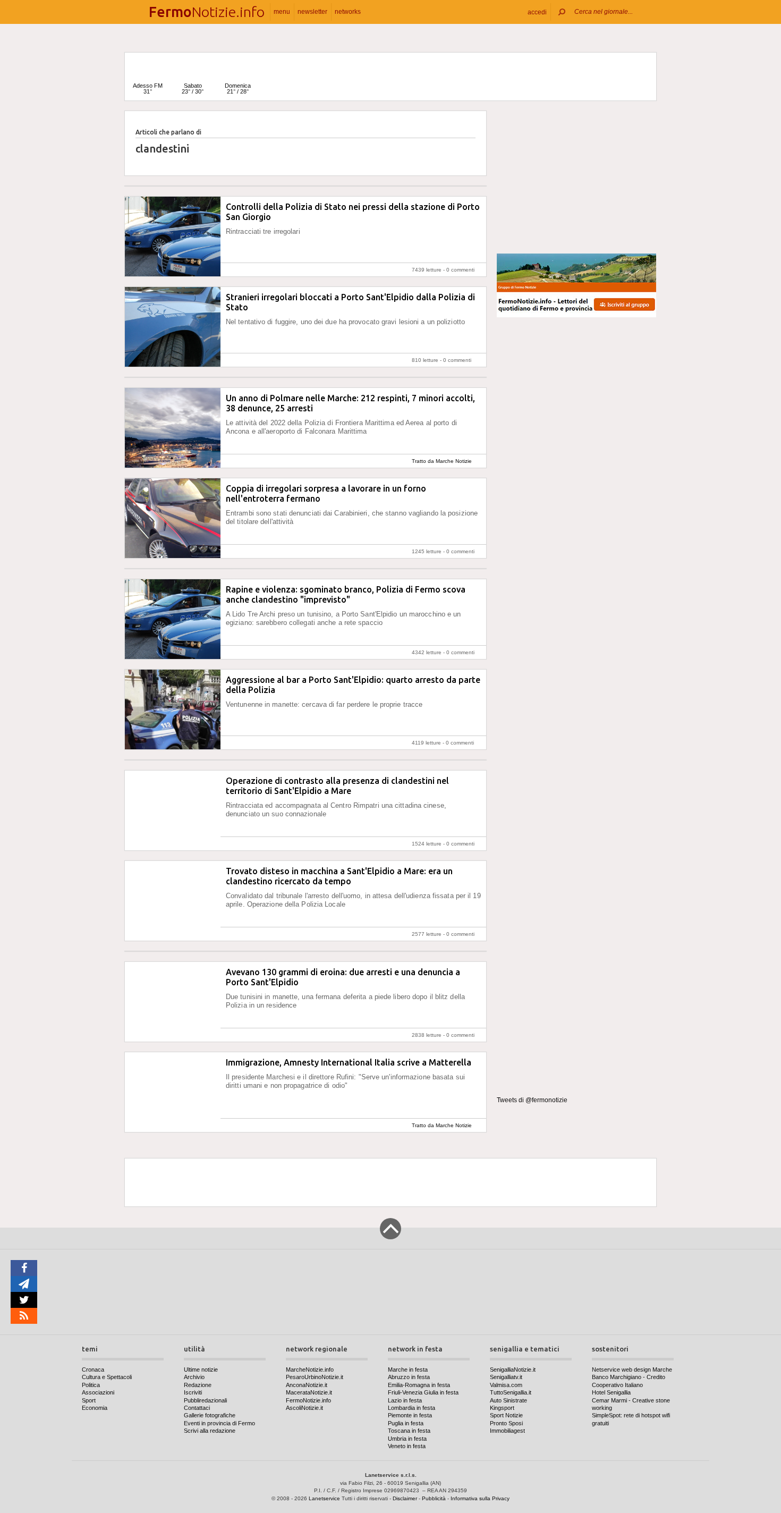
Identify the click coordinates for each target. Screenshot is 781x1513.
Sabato (192, 88)
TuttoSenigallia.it (510, 1392)
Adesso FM (148, 88)
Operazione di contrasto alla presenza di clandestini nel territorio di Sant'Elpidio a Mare (337, 786)
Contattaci (197, 1408)
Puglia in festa (405, 1423)
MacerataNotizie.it (309, 1392)
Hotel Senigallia (611, 1392)
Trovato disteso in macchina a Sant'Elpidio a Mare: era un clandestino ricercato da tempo (339, 876)
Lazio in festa (405, 1400)
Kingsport (502, 1408)
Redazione (197, 1385)
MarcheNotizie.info (310, 1369)
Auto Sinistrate (508, 1400)
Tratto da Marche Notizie (442, 461)
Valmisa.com (506, 1385)
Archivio (194, 1377)
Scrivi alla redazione (209, 1430)
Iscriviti (193, 1392)
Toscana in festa (409, 1430)
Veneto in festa (407, 1446)
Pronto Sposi (506, 1423)
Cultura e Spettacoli (107, 1377)
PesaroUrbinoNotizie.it (314, 1377)
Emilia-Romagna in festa (419, 1385)
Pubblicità (434, 1498)
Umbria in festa (407, 1438)
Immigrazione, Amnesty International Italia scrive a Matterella (348, 1062)
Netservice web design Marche (632, 1369)
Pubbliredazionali (205, 1400)
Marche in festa (408, 1369)
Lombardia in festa (411, 1408)
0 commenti (460, 270)
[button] (537, 12)
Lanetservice (324, 1498)
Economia (94, 1408)
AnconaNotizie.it (306, 1385)
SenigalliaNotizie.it (513, 1369)
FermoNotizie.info (308, 1400)
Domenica (238, 88)
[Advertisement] (576, 177)
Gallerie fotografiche (209, 1415)
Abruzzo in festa (409, 1377)
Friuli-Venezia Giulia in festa (423, 1392)
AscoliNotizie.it (304, 1408)
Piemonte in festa (410, 1415)
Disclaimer (405, 1498)
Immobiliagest (507, 1430)
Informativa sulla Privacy (480, 1498)
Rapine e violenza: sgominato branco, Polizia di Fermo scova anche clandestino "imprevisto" (345, 594)
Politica (91, 1385)
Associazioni (98, 1392)
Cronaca (93, 1369)
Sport (89, 1400)
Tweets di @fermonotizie (532, 1100)
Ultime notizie (201, 1369)
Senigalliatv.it (506, 1377)
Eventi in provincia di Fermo (219, 1423)
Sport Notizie (506, 1415)
